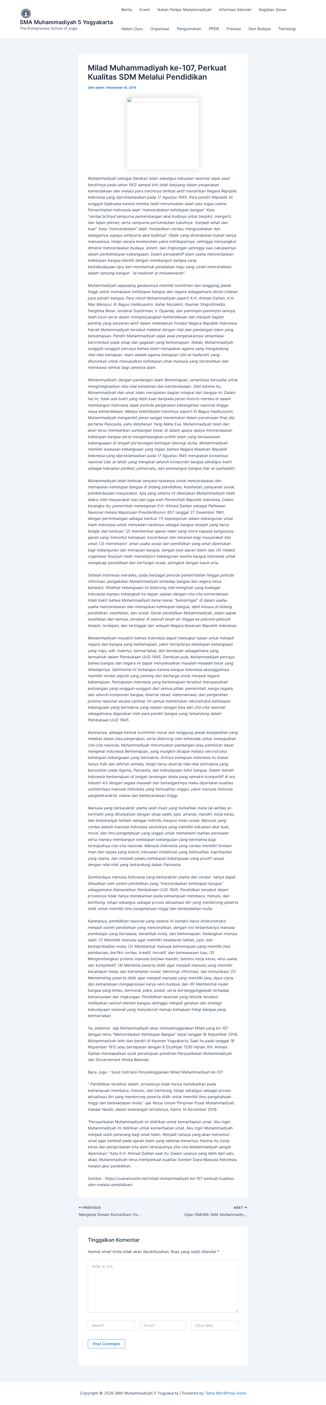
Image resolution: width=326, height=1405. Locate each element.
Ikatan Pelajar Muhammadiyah (184, 9)
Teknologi (287, 28)
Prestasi (233, 28)
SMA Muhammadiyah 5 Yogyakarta (66, 22)
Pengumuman (189, 28)
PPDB (214, 28)
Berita (126, 9)
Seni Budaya (259, 28)
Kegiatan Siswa (272, 9)
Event (145, 9)
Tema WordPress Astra (225, 1393)
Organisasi (159, 28)
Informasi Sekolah (235, 9)
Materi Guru (132, 28)
